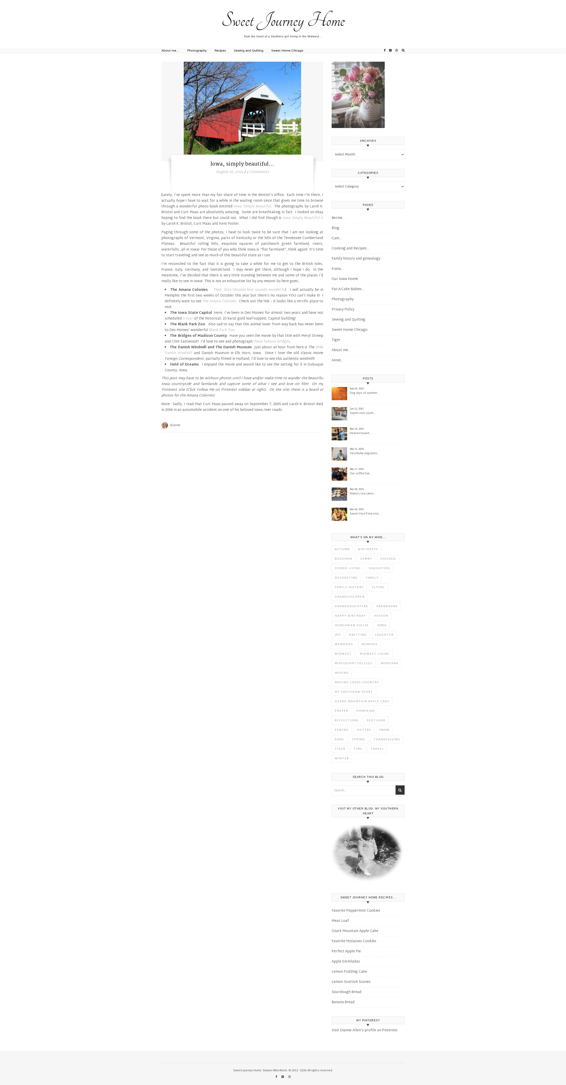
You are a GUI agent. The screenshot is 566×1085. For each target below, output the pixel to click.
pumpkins (365, 711)
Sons (339, 739)
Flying (378, 587)
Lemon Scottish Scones (351, 982)
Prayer (341, 711)
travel (377, 749)
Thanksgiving (386, 739)
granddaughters (351, 606)
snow (384, 730)
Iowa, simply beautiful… (242, 164)
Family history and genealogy (356, 259)
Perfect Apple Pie (346, 951)
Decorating (346, 578)
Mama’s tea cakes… (363, 493)
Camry (366, 559)
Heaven (381, 616)
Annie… (337, 360)
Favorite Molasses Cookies (354, 941)
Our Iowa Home (345, 279)
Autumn (342, 549)
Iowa (381, 625)
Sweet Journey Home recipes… (181, 1)
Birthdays (368, 549)
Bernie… (338, 218)
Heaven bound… (360, 433)
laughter (384, 635)
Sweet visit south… (362, 413)
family (372, 578)
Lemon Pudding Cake (349, 972)
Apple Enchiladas (346, 962)
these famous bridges (271, 342)
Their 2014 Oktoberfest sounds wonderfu (249, 290)
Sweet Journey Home (283, 20)
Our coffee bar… (361, 473)
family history (349, 587)
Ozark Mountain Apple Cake (362, 701)
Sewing (342, 730)
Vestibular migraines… (364, 453)
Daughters (379, 568)
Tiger (336, 340)
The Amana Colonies (219, 301)
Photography (197, 50)
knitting (358, 635)
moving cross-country (357, 682)
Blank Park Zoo (222, 330)
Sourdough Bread (346, 992)
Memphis (369, 644)
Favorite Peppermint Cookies (356, 911)
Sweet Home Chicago (287, 50)
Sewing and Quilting (248, 50)
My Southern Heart (354, 692)
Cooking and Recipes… (350, 248)
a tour (188, 319)
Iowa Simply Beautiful (252, 206)
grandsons (387, 606)
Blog (335, 228)
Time (358, 749)
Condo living (348, 568)
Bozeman (343, 559)
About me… (253, 1)
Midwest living (375, 654)
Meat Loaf (340, 921)
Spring (358, 739)
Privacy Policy (343, 309)
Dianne (175, 425)
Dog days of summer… (364, 393)
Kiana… (337, 269)
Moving (342, 673)
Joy (338, 635)
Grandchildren (350, 597)
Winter (342, 758)
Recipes (220, 50)
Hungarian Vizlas (352, 625)
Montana (389, 663)
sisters (364, 730)
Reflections (347, 720)
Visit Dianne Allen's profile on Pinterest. (365, 1030)
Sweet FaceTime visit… (365, 514)
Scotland (376, 720)
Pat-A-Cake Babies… (348, 289)
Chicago (388, 559)
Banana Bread (343, 1002)
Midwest (343, 654)
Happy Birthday (350, 616)
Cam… (337, 238)
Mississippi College (354, 663)
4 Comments (257, 172)
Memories (344, 644)
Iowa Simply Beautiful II (303, 218)
